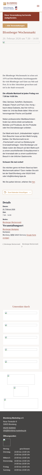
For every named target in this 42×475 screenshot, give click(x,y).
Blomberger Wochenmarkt (12, 222)
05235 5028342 (9, 428)
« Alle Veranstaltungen (15, 25)
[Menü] (38, 6)
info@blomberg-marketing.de (14, 431)
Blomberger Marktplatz (11, 229)
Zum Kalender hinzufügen (18, 192)
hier (33, 181)
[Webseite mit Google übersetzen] (26, 6)
